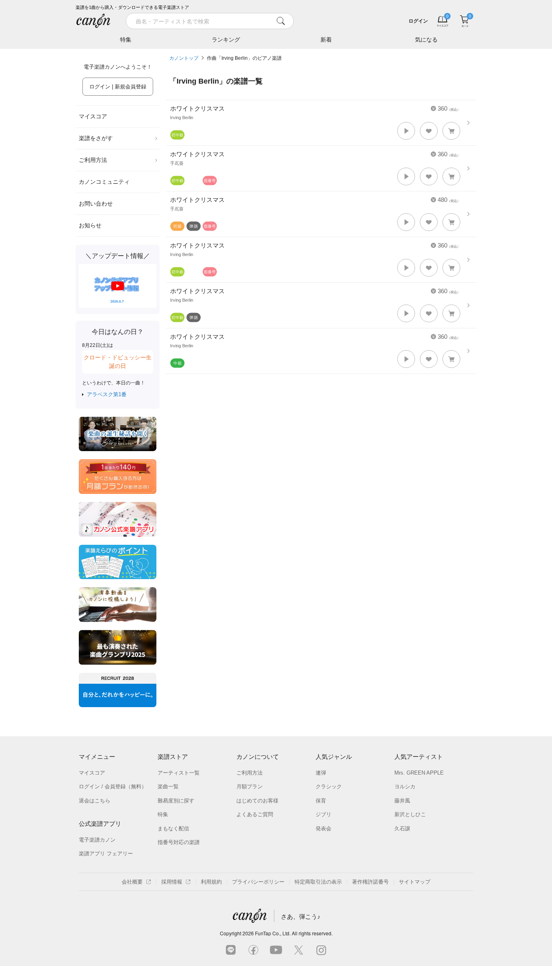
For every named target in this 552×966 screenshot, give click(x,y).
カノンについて (257, 756)
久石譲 (402, 828)
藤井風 (402, 801)
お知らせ (90, 225)
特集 (125, 39)
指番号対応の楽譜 (179, 842)
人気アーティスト (418, 756)
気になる (426, 39)
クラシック (329, 786)
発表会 (323, 828)
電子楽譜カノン (97, 840)
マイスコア (93, 116)
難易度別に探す (176, 801)
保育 (321, 801)
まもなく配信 (173, 828)
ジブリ (323, 814)
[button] (406, 131)
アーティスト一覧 (179, 773)
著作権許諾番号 (370, 882)
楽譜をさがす (96, 138)
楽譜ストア (173, 756)
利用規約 (211, 882)
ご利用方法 (93, 160)
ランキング (226, 39)
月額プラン (249, 786)
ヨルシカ (404, 786)
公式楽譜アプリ (100, 823)
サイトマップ (414, 882)
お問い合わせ (96, 203)
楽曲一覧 (168, 786)
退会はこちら (94, 801)
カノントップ (183, 58)
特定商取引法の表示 (318, 882)
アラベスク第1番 (106, 394)
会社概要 (132, 882)
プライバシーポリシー (258, 882)
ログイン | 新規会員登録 (117, 87)
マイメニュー (97, 756)
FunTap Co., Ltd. (273, 933)
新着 (326, 39)
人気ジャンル (334, 756)
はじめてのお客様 (257, 801)
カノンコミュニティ (104, 181)
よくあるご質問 (254, 814)
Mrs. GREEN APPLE (419, 773)
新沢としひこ (410, 814)
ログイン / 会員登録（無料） (113, 786)
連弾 (321, 773)
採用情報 (171, 882)
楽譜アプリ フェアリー (106, 853)
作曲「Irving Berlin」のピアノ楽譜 (244, 58)
